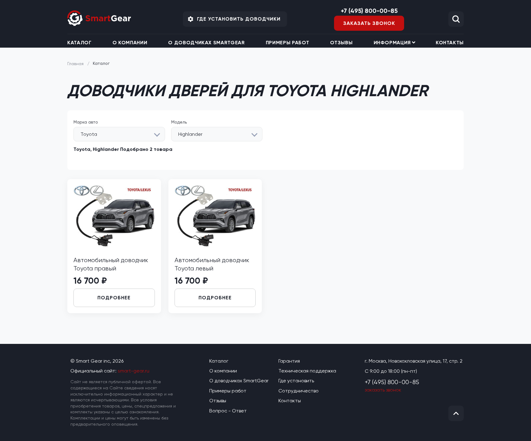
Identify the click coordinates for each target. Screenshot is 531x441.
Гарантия (289, 361)
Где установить (296, 381)
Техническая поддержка (307, 371)
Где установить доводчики (239, 19)
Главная (75, 63)
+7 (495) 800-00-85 (369, 10)
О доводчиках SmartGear (206, 42)
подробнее (114, 298)
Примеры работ (287, 42)
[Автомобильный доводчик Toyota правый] (114, 246)
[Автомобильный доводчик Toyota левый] (215, 246)
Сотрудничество (298, 391)
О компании (129, 42)
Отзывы (341, 42)
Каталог (79, 42)
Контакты (450, 42)
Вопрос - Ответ (228, 411)
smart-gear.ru (133, 371)
